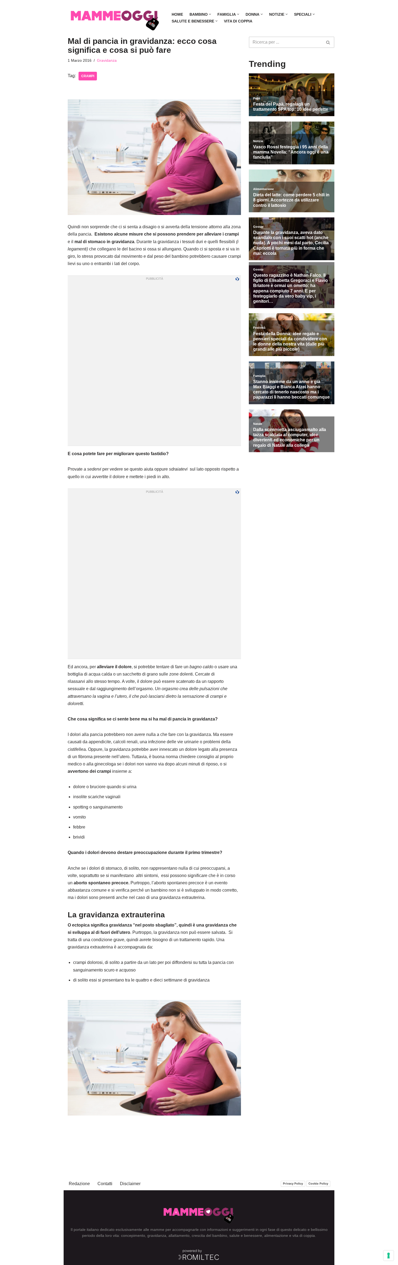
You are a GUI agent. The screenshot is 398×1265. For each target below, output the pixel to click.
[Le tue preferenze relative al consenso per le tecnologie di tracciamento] (388, 1255)
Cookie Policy (318, 1183)
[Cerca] (328, 42)
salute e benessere (245, 1235)
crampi (87, 76)
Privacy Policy (293, 1183)
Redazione (79, 1183)
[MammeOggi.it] (115, 18)
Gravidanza (107, 60)
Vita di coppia (238, 21)
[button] (210, 14)
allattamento (179, 1235)
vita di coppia (303, 1235)
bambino (219, 1235)
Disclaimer (130, 1183)
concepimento (133, 1235)
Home (177, 14)
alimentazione (276, 1235)
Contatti (104, 1183)
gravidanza (156, 1235)
